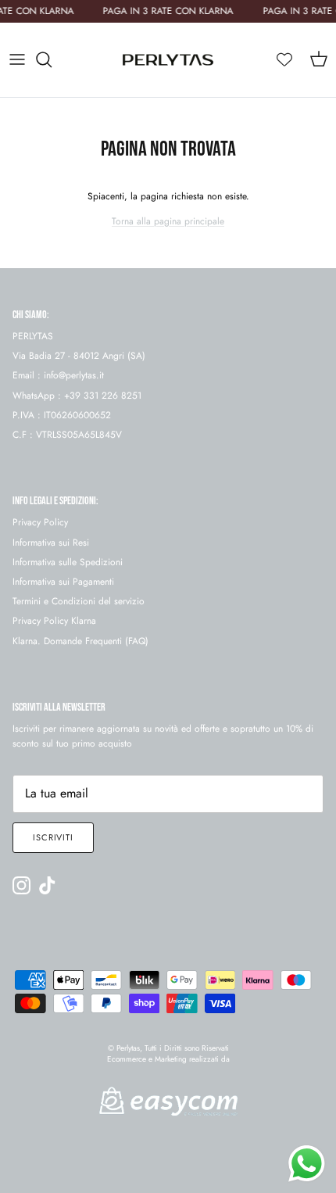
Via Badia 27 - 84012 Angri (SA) (79, 356)
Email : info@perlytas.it (58, 375)
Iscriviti (53, 837)
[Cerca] (51, 59)
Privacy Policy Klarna (54, 621)
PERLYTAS (33, 336)
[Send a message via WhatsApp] (306, 1163)
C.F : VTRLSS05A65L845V (67, 435)
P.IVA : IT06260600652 (62, 415)
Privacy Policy (40, 522)
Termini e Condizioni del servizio (79, 601)
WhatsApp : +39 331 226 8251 (77, 396)
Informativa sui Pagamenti (63, 582)
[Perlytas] (168, 59)
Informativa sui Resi (51, 543)
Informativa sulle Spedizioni (68, 562)
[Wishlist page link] (284, 59)
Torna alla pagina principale (168, 221)
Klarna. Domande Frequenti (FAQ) (80, 641)
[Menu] (17, 59)
